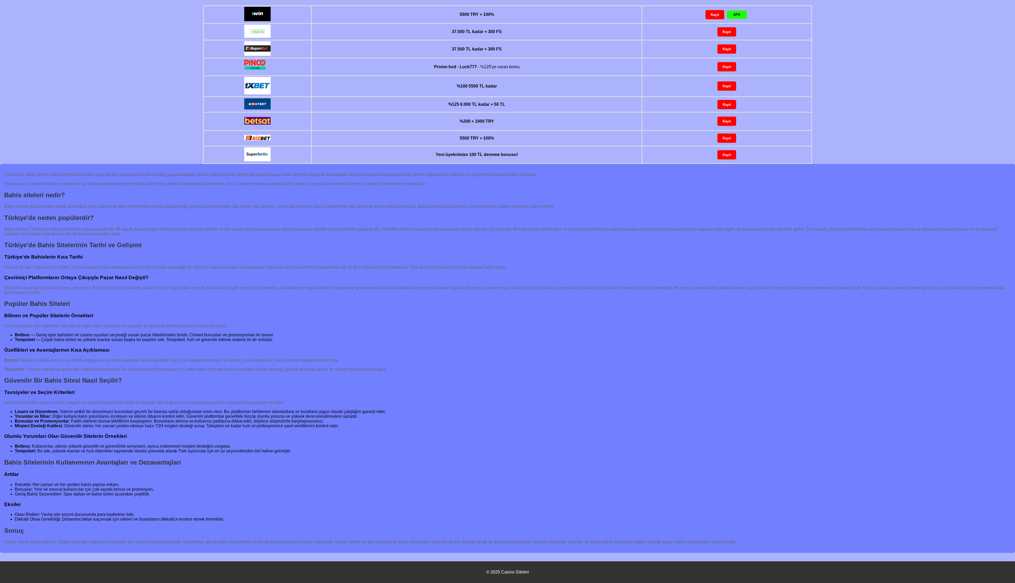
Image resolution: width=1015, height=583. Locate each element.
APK (736, 15)
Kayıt (715, 15)
